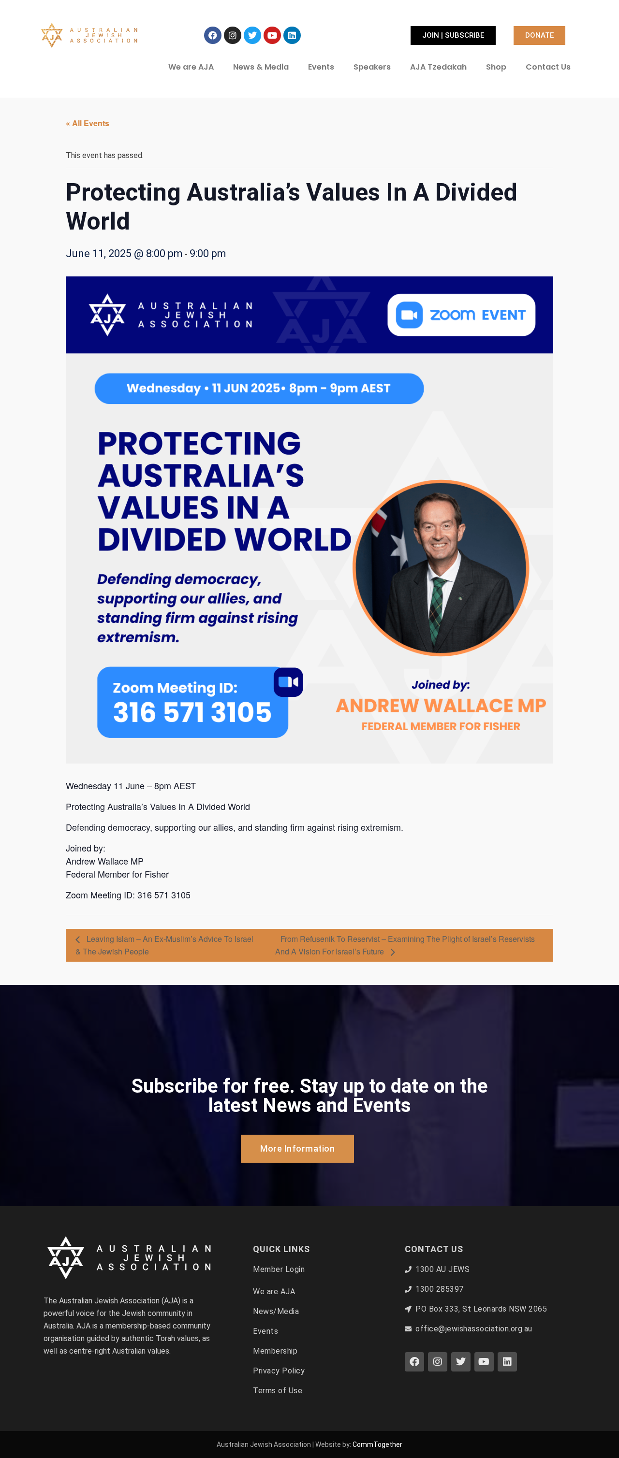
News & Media (261, 66)
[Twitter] (252, 35)
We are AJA (191, 66)
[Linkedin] (292, 35)
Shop (496, 66)
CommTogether (377, 1444)
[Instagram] (232, 35)
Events (321, 66)
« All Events (87, 123)
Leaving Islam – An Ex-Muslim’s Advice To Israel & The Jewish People (164, 945)
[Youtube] (272, 35)
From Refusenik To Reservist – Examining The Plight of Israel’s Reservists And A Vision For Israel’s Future (405, 945)
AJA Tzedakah (438, 66)
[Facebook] (212, 35)
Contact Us (548, 66)
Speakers (372, 66)
